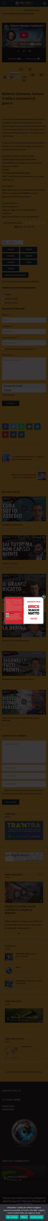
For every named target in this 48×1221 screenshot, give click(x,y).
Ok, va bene (12, 1217)
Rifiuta (24, 1217)
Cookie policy (36, 1217)
